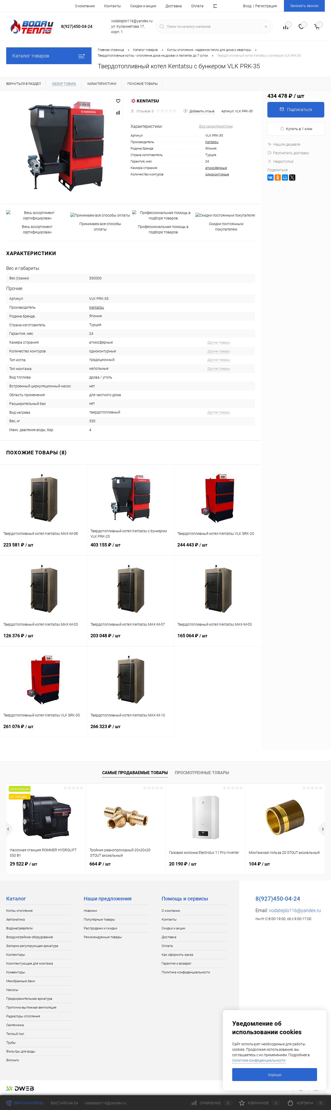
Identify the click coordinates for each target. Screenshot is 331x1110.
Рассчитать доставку (291, 153)
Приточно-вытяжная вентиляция (31, 1007)
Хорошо (274, 1075)
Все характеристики (216, 126)
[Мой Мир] (285, 177)
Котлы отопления (19, 911)
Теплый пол (15, 1034)
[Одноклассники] (278, 177)
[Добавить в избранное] (118, 101)
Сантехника (15, 1025)
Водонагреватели (19, 928)
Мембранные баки (20, 981)
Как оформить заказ (177, 955)
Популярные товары (99, 919)
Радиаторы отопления (23, 1016)
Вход (247, 6)
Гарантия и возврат (176, 963)
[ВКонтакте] (270, 177)
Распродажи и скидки (100, 928)
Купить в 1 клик (299, 129)
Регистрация (266, 6)
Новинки (90, 911)
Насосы (12, 990)
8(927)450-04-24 (64, 1103)
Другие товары (218, 342)
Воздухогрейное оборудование (29, 937)
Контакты (112, 6)
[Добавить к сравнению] (118, 112)
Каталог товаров (30, 55)
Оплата (197, 6)
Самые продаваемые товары (135, 772)
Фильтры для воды (20, 1051)
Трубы (11, 1043)
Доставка (174, 6)
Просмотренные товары (202, 772)
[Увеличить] (65, 147)
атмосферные (216, 168)
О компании (85, 6)
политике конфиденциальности (258, 1060)
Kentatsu (212, 142)
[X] (292, 177)
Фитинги (12, 1060)
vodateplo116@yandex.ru (295, 910)
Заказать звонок (304, 6)
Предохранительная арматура (29, 999)
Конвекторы (15, 972)
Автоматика (15, 919)
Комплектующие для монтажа (29, 963)
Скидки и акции (143, 6)
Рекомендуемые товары (103, 937)
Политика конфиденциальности (186, 972)
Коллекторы (15, 955)
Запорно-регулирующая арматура (32, 946)
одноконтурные (217, 174)
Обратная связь (28, 1103)
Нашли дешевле (286, 144)
